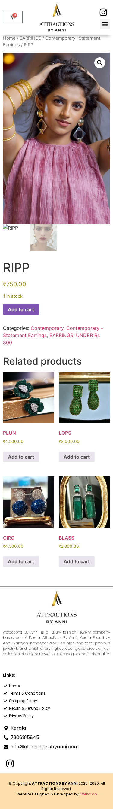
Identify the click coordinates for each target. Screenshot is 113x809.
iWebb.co (88, 794)
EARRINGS (30, 38)
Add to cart (21, 309)
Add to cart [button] (21, 457)
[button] (105, 24)
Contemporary (47, 328)
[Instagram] (103, 12)
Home (9, 38)
